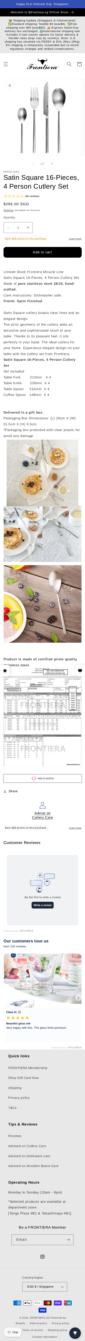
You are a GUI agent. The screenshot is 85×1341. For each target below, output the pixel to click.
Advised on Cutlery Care (27, 1146)
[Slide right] (52, 163)
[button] (6, 64)
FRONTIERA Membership (27, 1068)
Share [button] (13, 791)
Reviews (14, 1136)
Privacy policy (19, 1097)
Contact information (44, 1336)
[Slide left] (33, 163)
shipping (14, 1088)
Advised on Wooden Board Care (33, 1166)
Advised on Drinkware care (29, 1156)
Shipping (8, 210)
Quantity (9, 217)
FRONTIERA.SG (40, 1317)
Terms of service (32, 1330)
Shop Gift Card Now (23, 1077)
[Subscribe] (68, 1239)
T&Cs (12, 1107)
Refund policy (38, 1323)
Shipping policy (57, 1330)
